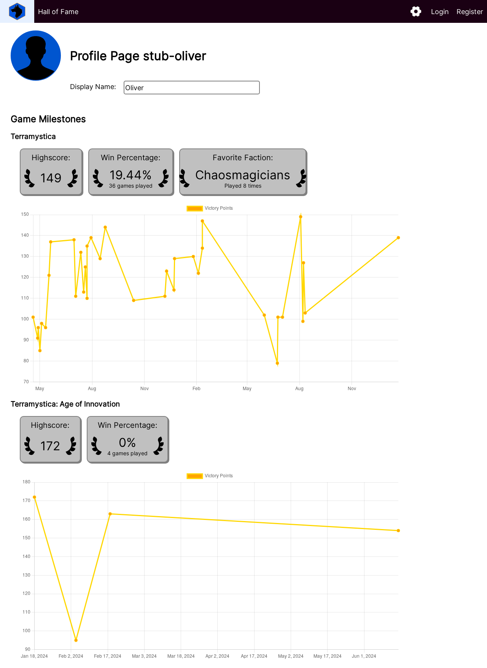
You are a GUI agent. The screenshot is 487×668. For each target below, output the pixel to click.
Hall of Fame (58, 12)
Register (470, 12)
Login (440, 12)
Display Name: (93, 87)
